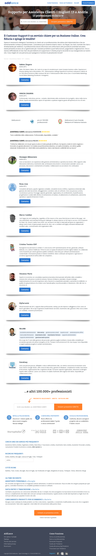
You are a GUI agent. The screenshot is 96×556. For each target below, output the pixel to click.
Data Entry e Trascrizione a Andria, (45, 445)
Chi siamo (7, 537)
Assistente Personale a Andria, (81, 445)
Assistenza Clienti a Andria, (13, 445)
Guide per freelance (55, 544)
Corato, (17, 471)
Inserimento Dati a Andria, (64, 445)
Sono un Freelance (66, 3)
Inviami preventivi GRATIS (68, 407)
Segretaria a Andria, (28, 445)
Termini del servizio (10, 541)
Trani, (34, 457)
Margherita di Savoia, (57, 471)
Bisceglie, (19, 457)
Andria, (7, 457)
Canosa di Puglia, (27, 457)
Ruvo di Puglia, (30, 471)
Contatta (25, 80)
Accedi (76, 3)
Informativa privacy (10, 544)
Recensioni (7, 546)
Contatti (13, 537)
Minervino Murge (81, 471)
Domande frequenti (55, 541)
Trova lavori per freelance (57, 548)
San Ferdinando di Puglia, (43, 471)
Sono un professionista (56, 539)
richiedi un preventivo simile (48, 513)
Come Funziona (52, 3)
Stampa (6, 539)
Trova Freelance (88, 3)
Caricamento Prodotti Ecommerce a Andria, (18, 447)
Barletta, (13, 457)
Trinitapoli (39, 457)
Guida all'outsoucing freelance (59, 546)
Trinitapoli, (67, 471)
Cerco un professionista (57, 537)
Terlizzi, (73, 471)
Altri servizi (36, 447)
